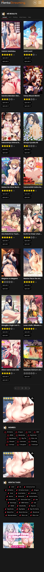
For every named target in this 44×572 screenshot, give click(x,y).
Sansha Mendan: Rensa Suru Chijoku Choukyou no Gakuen (11, 96)
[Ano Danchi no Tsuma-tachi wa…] (11, 218)
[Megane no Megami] (11, 262)
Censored (22, 441)
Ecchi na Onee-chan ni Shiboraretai (33, 234)
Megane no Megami (10, 278)
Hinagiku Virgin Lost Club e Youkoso (11, 325)
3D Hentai (10, 432)
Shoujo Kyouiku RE (31, 143)
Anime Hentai (33, 496)
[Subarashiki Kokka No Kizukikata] (33, 171)
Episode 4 (6, 102)
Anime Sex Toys (25, 499)
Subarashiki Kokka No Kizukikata (33, 187)
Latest (5, 17)
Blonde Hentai (12, 515)
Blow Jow (35, 515)
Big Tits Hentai (34, 509)
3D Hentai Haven (23, 490)
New (29, 17)
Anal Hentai (21, 493)
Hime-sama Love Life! (10, 370)
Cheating (34, 441)
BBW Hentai (25, 503)
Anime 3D (21, 496)
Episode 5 (5, 61)
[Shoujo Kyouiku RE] (33, 126)
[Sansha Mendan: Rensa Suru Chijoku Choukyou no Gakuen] (11, 80)
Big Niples (22, 509)
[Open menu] (39, 2)
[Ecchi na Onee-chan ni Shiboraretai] (33, 218)
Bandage (13, 503)
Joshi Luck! (28, 51)
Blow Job (34, 438)
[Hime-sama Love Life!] (11, 354)
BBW (37, 432)
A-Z (10, 17)
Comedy (11, 444)
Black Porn (10, 512)
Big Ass (33, 506)
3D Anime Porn (30, 487)
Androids (33, 493)
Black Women (23, 512)
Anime (11, 496)
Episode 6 (5, 58)
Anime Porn (11, 499)
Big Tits (23, 438)
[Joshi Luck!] (33, 35)
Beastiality (21, 435)
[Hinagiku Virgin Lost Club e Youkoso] (11, 309)
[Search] (35, 2)
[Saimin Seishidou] (11, 35)
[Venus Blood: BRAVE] (33, 80)
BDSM (11, 435)
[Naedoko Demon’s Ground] (33, 354)
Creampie (34, 444)
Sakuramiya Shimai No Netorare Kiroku (11, 143)
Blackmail (36, 512)
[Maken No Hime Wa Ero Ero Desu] (11, 171)
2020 (12, 487)
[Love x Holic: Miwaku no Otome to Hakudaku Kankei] (33, 309)
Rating (15, 17)
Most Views (22, 17)
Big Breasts (12, 438)
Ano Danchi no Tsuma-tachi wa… (11, 234)
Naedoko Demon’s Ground (33, 370)
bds (34, 503)
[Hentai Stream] (13, 2)
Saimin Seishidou (9, 51)
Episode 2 (5, 149)
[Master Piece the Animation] (33, 262)
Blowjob (11, 441)
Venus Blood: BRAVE (32, 96)
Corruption (22, 444)
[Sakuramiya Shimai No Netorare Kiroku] (11, 126)
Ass (36, 499)
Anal (29, 432)
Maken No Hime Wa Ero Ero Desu (11, 187)
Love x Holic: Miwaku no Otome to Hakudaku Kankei (33, 325)
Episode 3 (5, 106)
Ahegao (20, 432)
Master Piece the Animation (33, 278)
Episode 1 (5, 153)
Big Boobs (33, 435)
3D (20, 487)
